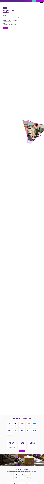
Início (3, 6)
